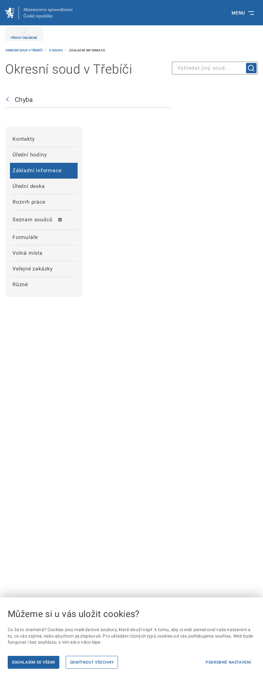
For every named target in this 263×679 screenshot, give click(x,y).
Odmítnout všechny (92, 662)
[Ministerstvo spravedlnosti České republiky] (38, 12)
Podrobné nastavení (228, 662)
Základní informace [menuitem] (37, 170)
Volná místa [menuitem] (28, 253)
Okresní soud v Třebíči (24, 50)
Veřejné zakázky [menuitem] (33, 269)
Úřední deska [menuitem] (29, 186)
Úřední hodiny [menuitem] (30, 155)
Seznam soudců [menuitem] (32, 219)
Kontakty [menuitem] (24, 139)
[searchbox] (215, 68)
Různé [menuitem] (20, 284)
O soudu (56, 50)
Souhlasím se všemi (33, 662)
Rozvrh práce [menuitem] (29, 202)
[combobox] (215, 68)
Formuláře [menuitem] (25, 237)
